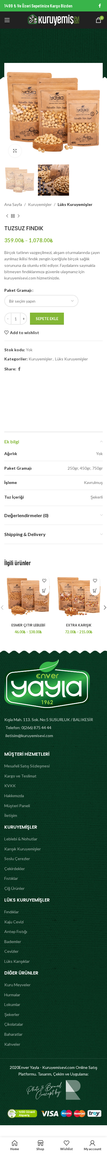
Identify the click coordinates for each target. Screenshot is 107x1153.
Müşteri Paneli (17, 805)
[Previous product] (7, 216)
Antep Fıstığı (15, 931)
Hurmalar (12, 994)
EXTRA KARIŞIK (79, 625)
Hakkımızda (14, 795)
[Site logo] (53, 19)
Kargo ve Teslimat (20, 775)
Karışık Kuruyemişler (22, 848)
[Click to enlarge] (15, 150)
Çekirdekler (14, 868)
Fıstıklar (11, 878)
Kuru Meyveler (17, 984)
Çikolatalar (13, 1024)
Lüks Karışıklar (17, 961)
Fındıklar (11, 911)
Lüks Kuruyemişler (75, 204)
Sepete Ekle (47, 318)
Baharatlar (13, 1034)
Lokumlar (12, 1004)
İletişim (10, 815)
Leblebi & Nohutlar (20, 838)
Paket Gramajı (18, 290)
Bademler (12, 941)
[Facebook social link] (100, 6)
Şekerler (11, 1014)
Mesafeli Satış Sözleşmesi (27, 765)
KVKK (10, 785)
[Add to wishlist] (44, 580)
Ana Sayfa (13, 204)
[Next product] (18, 216)
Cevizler (11, 951)
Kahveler (12, 1044)
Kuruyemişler (40, 204)
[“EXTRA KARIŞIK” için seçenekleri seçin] (95, 591)
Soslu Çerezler (17, 858)
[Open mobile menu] (7, 20)
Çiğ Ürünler (14, 888)
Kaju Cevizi (14, 921)
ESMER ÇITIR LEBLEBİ (28, 625)
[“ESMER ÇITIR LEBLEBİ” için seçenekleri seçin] (44, 591)
